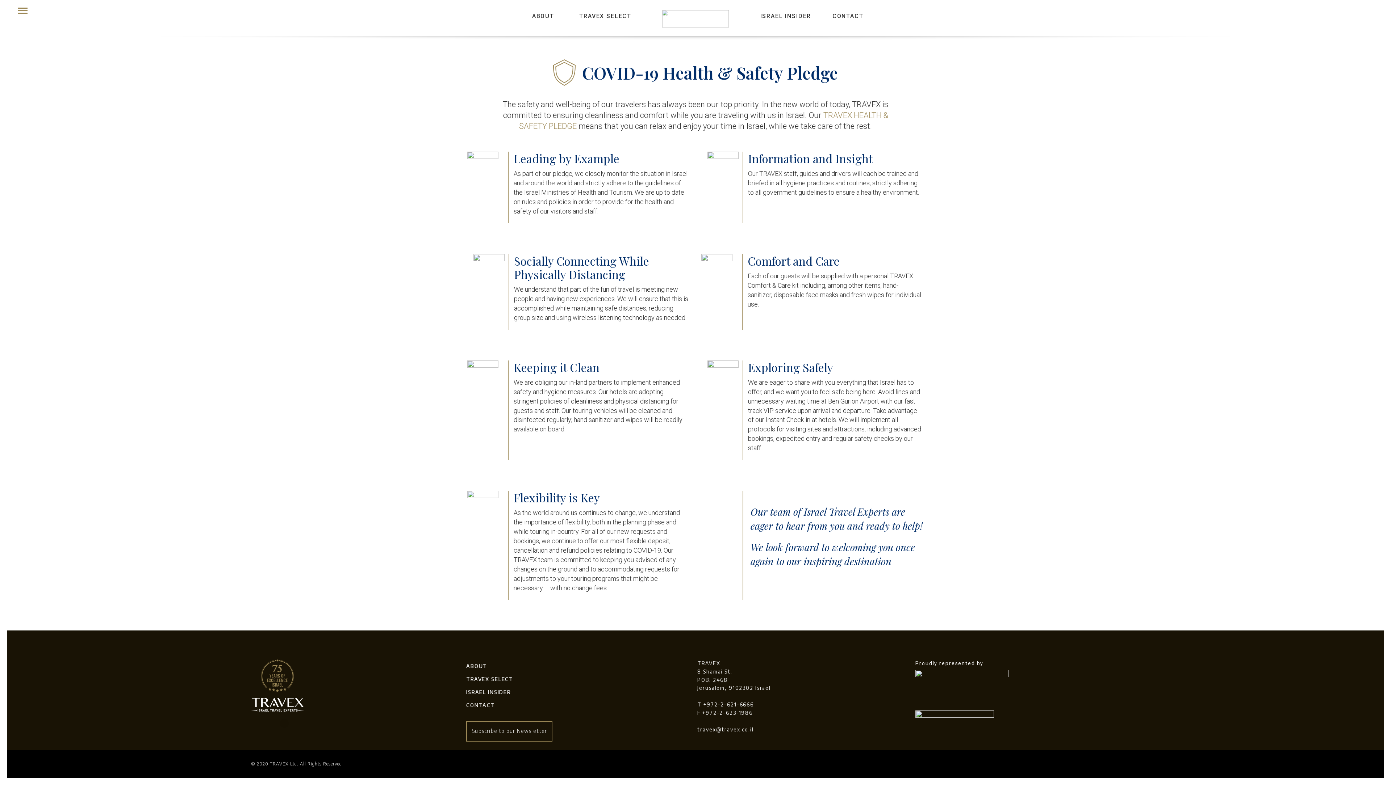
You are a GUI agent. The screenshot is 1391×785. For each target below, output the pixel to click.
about (543, 16)
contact (848, 16)
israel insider (785, 16)
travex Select (605, 16)
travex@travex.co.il (725, 729)
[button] (509, 731)
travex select (489, 679)
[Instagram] (284, 723)
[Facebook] (268, 723)
